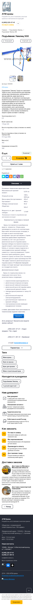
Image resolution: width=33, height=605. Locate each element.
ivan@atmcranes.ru (7, 558)
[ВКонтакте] (7, 176)
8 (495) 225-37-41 (8, 22)
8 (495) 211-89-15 (8, 555)
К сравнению (8, 169)
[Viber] (18, 176)
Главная (4, 30)
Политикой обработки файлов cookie (21, 599)
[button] (29, 590)
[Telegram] (14, 176)
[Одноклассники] (10, 176)
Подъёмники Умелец (15, 30)
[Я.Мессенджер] (3, 176)
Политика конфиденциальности (13, 575)
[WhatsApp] (21, 176)
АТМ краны (7, 14)
